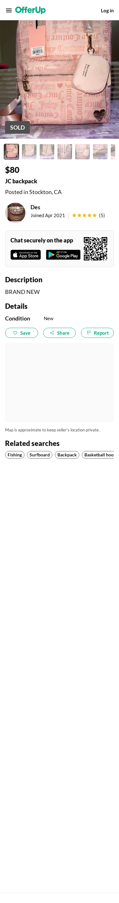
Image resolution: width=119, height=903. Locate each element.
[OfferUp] (30, 10)
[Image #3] (47, 152)
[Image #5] (82, 152)
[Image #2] (29, 152)
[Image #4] (64, 152)
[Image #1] (11, 152)
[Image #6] (100, 152)
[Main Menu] (9, 10)
